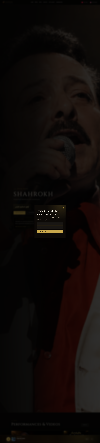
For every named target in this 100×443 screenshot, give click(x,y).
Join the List (42, 231)
